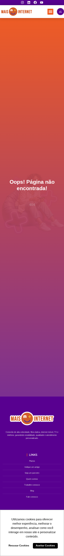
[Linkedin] (28, 2)
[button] (50, 12)
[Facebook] (35, 2)
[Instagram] (22, 2)
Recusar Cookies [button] (19, 545)
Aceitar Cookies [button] (45, 545)
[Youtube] (41, 2)
